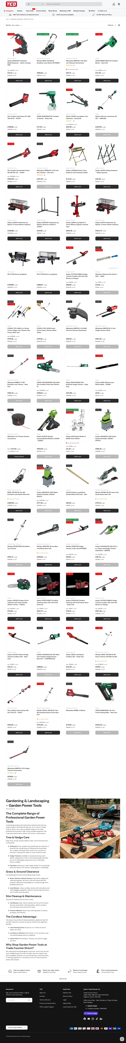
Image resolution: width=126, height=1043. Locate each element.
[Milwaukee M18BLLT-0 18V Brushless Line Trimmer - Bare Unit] (19, 366)
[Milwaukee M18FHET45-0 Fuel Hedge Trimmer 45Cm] (107, 312)
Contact (42, 996)
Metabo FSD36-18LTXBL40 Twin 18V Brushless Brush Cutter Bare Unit (48, 712)
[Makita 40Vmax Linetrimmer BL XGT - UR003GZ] (107, 100)
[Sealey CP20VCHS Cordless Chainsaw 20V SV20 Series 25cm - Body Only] (77, 584)
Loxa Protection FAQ (69, 1007)
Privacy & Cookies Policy (48, 1003)
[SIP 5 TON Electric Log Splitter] (48, 258)
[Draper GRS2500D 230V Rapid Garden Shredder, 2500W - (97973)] (48, 476)
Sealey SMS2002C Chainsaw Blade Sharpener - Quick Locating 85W (19, 63)
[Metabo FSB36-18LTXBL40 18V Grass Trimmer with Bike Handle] (107, 638)
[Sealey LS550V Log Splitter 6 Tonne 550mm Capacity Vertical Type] (77, 206)
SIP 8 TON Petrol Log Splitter (17, 274)
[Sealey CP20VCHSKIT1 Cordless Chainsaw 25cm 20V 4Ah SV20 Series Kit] (48, 584)
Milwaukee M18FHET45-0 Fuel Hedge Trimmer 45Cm (105, 329)
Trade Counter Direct (15, 1036)
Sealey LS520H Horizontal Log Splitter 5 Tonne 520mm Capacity (19, 224)
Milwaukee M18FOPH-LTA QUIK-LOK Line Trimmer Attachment (76, 329)
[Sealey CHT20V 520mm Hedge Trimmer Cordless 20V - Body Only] (19, 638)
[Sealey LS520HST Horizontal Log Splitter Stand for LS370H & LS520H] (48, 206)
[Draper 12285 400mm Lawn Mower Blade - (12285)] (107, 366)
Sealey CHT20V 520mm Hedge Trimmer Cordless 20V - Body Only (17, 657)
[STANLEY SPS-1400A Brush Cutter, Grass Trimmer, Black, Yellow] (48, 312)
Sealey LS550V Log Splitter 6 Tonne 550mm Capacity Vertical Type (77, 225)
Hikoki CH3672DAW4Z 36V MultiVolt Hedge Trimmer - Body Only (77, 384)
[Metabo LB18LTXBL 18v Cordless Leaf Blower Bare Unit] (48, 530)
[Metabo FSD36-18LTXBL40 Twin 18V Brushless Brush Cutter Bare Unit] (48, 694)
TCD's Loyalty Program (47, 1007)
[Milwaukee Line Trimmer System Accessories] (19, 420)
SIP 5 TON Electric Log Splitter (47, 274)
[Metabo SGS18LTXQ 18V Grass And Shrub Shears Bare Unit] (107, 476)
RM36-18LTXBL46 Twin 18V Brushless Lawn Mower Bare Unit (18, 493)
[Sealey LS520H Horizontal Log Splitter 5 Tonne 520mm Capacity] (19, 206)
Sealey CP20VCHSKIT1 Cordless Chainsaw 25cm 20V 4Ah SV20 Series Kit (47, 603)
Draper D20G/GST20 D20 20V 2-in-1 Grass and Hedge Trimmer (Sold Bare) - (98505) (106, 548)
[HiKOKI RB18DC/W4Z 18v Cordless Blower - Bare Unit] (107, 44)
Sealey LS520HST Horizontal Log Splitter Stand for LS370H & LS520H (48, 225)
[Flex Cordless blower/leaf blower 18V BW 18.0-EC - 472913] (19, 154)
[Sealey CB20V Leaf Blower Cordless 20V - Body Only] (77, 638)
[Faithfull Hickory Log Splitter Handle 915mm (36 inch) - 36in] (77, 476)
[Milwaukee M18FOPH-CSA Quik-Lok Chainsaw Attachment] (77, 44)
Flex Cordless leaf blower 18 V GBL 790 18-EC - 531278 (19, 117)
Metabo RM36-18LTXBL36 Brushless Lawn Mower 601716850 (48, 62)
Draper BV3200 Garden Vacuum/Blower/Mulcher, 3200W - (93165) (48, 439)
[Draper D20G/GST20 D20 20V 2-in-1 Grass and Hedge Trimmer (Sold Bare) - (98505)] (107, 530)
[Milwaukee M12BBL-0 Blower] (77, 694)
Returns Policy (67, 996)
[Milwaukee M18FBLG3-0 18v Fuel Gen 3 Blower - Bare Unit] (48, 154)
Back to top (63, 979)
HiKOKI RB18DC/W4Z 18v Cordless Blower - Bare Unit (106, 62)
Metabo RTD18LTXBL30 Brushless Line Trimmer (18, 547)
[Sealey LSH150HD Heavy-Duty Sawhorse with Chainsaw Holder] (77, 154)
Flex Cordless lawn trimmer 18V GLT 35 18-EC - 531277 (18, 711)
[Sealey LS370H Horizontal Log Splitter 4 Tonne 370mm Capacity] (107, 206)
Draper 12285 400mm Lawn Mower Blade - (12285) (104, 383)
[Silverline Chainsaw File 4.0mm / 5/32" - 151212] (107, 258)
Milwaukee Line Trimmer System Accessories (18, 437)
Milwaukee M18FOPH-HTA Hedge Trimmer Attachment (18, 769)
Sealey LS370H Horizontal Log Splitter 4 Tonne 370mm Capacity (106, 224)
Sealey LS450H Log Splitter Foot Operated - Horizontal (77, 117)
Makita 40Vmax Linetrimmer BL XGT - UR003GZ (106, 117)
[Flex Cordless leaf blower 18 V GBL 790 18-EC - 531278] (19, 100)
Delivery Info (67, 993)
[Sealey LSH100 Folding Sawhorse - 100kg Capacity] (107, 154)
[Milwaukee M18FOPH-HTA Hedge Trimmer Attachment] (19, 752)
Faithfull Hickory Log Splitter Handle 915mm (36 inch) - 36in (76, 493)
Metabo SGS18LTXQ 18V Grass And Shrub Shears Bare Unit (107, 493)
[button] (119, 4)
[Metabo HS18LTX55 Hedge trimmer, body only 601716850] (77, 530)
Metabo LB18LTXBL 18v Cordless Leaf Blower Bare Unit (47, 547)
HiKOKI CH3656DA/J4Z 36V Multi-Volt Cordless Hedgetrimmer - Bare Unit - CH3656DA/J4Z (48, 657)
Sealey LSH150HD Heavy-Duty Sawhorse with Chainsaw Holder (77, 171)
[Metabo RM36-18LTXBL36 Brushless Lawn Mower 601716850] (48, 44)
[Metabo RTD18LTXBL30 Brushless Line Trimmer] (19, 530)
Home (7, 19)
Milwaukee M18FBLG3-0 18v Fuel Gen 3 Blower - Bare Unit (47, 171)
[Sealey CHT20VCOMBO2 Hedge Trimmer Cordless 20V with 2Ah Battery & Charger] (77, 258)
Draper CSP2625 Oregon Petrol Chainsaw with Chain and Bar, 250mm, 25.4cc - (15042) (17, 603)
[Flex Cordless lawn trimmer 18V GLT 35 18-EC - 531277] (19, 694)
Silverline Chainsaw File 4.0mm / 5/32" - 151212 (106, 275)
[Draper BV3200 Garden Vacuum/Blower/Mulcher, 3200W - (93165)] (48, 420)
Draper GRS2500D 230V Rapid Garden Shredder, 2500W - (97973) (47, 494)
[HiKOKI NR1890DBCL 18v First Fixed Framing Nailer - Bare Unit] (107, 694)
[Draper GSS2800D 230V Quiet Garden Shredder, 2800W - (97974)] (107, 420)
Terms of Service (45, 1000)
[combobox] (64, 4)
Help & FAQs (67, 1003)
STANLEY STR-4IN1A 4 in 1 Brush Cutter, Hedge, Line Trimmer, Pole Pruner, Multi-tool (18, 330)
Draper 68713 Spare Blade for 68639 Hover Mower (76, 437)
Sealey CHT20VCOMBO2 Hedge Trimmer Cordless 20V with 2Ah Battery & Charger (77, 276)
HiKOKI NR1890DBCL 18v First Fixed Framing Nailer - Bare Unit (106, 711)
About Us (43, 993)
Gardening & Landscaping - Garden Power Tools (21, 19)
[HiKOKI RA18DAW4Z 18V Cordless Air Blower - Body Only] (48, 100)
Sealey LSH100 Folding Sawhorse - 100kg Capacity (106, 171)
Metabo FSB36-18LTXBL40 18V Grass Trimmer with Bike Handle (106, 656)
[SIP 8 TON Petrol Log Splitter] (19, 258)
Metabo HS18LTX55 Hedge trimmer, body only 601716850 (76, 547)
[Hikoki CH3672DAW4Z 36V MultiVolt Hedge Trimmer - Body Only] (77, 366)
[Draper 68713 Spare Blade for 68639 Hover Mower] (77, 420)
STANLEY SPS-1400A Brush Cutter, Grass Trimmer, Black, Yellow (47, 330)
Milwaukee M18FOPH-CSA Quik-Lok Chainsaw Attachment (77, 62)
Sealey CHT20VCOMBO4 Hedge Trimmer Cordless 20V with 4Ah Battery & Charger (106, 603)
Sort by (8, 25)
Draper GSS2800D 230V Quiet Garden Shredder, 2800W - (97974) (105, 439)
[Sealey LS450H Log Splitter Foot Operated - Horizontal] (77, 100)
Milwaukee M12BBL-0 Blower (75, 710)
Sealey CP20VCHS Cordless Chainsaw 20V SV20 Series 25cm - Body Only (77, 603)
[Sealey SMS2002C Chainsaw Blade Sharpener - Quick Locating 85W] (19, 44)
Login (65, 1000)
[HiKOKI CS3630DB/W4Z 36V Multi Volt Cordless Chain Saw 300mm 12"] (48, 366)
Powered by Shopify (25, 1036)
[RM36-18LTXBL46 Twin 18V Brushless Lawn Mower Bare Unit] (19, 476)
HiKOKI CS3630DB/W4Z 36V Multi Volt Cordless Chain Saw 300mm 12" (48, 384)
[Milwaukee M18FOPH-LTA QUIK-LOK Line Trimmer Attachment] (77, 312)
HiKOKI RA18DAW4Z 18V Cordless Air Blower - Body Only (48, 117)
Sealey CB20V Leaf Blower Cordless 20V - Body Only (75, 656)
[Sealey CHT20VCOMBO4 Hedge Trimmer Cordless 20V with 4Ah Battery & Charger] (107, 584)
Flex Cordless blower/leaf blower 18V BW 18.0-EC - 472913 (18, 171)
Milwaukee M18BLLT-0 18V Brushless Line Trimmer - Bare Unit (17, 384)
